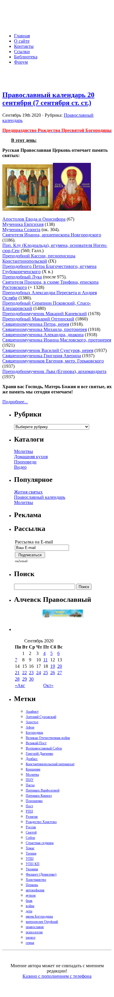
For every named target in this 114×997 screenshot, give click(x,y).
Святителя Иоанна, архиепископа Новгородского (51, 234)
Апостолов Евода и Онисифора (33, 219)
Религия (32, 817)
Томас (30, 848)
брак (29, 901)
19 (52, 666)
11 (45, 659)
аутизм (31, 895)
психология (34, 932)
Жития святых (28, 491)
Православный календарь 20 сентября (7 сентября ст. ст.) (48, 99)
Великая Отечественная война (48, 738)
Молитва (32, 775)
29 (24, 679)
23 (31, 672)
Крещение (33, 769)
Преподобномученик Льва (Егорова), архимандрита (54, 371)
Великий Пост (36, 743)
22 (24, 672)
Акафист (32, 712)
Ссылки (22, 51)
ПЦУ (30, 780)
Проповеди (25, 461)
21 (17, 672)
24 (38, 672)
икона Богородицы (39, 916)
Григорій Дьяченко (39, 754)
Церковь (32, 885)
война (30, 906)
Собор (30, 838)
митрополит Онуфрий (42, 922)
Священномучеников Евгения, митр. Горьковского (53, 360)
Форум (21, 62)
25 (45, 672)
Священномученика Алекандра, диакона (43, 334)
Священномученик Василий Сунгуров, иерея (47, 350)
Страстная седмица (39, 843)
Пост (29, 806)
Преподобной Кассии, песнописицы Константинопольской (38, 258)
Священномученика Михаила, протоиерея (44, 329)
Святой (31, 832)
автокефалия (35, 890)
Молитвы (23, 451)
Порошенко (34, 801)
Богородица (34, 733)
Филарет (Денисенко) (41, 874)
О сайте (22, 41)
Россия (31, 827)
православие (35, 927)
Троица (31, 853)
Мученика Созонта (21, 229)
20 (59, 666)
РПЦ (29, 811)
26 (52, 672)
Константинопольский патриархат (50, 764)
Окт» (48, 685)
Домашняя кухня (31, 456)
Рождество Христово (41, 822)
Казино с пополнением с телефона (57, 976)
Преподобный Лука (22, 276)
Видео (20, 467)
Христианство (36, 880)
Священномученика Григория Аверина (41, 355)
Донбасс (32, 759)
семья (30, 943)
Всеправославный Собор (44, 748)
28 (17, 679)
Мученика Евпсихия (23, 224)
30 (31, 679)
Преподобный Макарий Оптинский (38, 318)
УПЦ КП (32, 864)
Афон (30, 727)
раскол (30, 937)
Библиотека (25, 56)
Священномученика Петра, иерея (35, 324)
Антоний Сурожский (41, 717)
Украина (32, 869)
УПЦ (30, 859)
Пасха (30, 785)
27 (59, 672)
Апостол (32, 722)
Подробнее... (15, 401)
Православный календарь (39, 497)
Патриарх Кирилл (39, 796)
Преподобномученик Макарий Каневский (44, 313)
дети (29, 911)
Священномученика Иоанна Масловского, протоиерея (56, 339)
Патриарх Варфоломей (42, 790)
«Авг (20, 685)
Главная (22, 35)
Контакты (24, 46)
